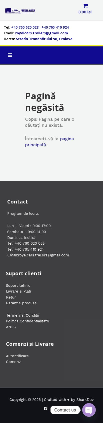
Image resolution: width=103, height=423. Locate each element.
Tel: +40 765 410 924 (25, 249)
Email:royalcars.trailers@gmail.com (38, 255)
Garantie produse (21, 303)
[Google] (57, 408)
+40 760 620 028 (25, 27)
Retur (11, 297)
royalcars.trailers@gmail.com (41, 33)
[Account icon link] (96, 55)
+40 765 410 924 (55, 27)
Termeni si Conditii (22, 315)
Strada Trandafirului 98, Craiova (44, 38)
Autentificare (17, 356)
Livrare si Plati (18, 291)
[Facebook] (46, 408)
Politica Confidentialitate (27, 321)
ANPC (11, 327)
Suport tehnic (18, 285)
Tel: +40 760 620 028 (26, 243)
